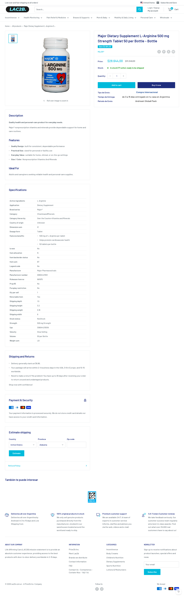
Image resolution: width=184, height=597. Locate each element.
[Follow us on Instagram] (102, 589)
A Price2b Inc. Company (32, 584)
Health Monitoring (31, 17)
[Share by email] (173, 51)
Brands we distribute (78, 557)
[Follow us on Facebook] (97, 589)
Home (7, 26)
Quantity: (102, 76)
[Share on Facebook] (159, 51)
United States (149, 3)
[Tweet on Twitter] (168, 51)
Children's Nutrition (114, 557)
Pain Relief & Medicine (56, 17)
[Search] (139, 9)
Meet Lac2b (74, 553)
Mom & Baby (102, 17)
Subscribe (152, 572)
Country (12, 439)
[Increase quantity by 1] (123, 76)
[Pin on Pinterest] (164, 51)
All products (16, 26)
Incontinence (11, 17)
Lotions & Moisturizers (116, 569)
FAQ (70, 565)
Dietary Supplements (115, 561)
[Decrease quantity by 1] (110, 76)
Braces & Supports (81, 17)
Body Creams (112, 553)
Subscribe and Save (169, 3)
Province (42, 439)
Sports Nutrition (113, 565)
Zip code (70, 439)
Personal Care (147, 17)
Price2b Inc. (74, 549)
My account (153, 10)
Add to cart (116, 85)
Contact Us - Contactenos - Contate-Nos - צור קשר (81, 571)
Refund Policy (14, 465)
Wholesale (164, 17)
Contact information (77, 561)
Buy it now (156, 85)
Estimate (17, 453)
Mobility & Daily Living (123, 17)
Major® (101, 52)
